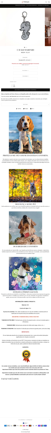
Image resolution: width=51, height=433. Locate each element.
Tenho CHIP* (13, 81)
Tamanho (25, 57)
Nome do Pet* (25, 64)
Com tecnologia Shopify (25, 431)
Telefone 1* (25, 70)
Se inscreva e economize (25, 419)
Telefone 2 (25, 76)
